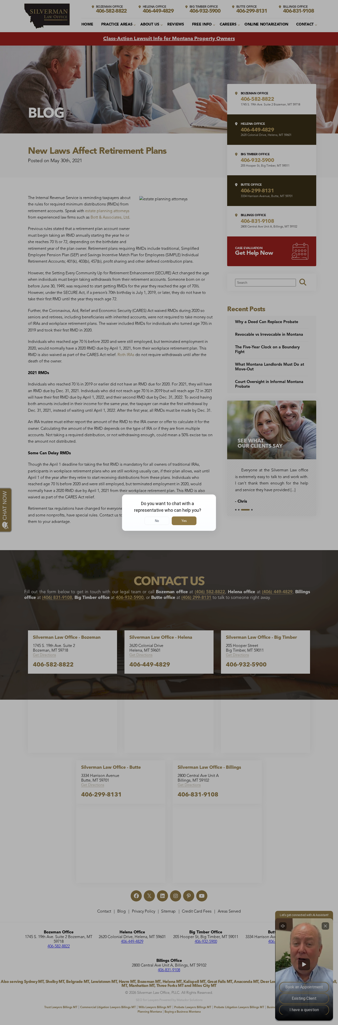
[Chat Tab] (169, 512)
